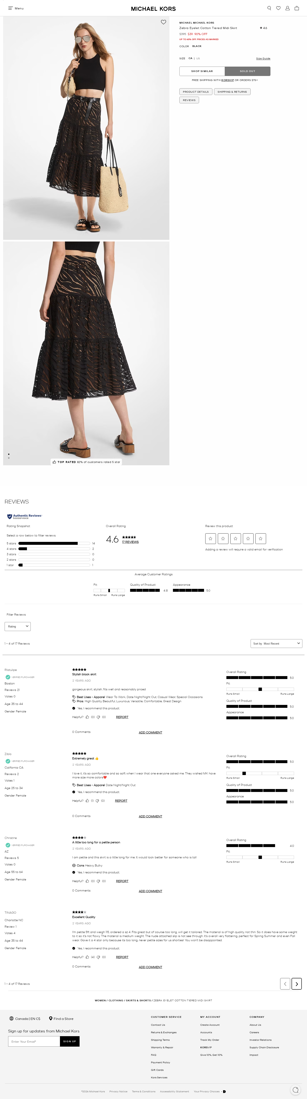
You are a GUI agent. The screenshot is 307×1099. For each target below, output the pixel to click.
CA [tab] (190, 58)
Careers (254, 1032)
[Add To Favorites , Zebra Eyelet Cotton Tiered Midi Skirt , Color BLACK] (163, 22)
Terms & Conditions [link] (143, 1091)
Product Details (196, 91)
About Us (255, 1024)
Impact (254, 1054)
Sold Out (247, 71)
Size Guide (263, 58)
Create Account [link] (210, 1024)
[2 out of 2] (8, 458)
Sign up (69, 1041)
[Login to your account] (287, 8)
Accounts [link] (206, 1032)
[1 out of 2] (8, 454)
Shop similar (202, 71)
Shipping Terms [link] (160, 1039)
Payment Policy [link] (160, 1062)
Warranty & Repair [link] (162, 1047)
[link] (206, 1047)
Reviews (189, 100)
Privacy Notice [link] (118, 1091)
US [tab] (198, 58)
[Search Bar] (269, 8)
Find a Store (63, 1018)
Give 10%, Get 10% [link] (211, 1054)
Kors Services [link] (159, 1077)
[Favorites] (278, 8)
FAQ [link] (153, 1054)
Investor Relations (260, 1039)
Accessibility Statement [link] (174, 1091)
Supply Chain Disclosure (264, 1047)
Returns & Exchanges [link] (163, 1032)
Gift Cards (157, 1069)
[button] (295, 1090)
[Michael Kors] (153, 8)
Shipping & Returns (232, 91)
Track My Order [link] (209, 1039)
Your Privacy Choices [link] (207, 1091)
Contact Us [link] (158, 1024)
